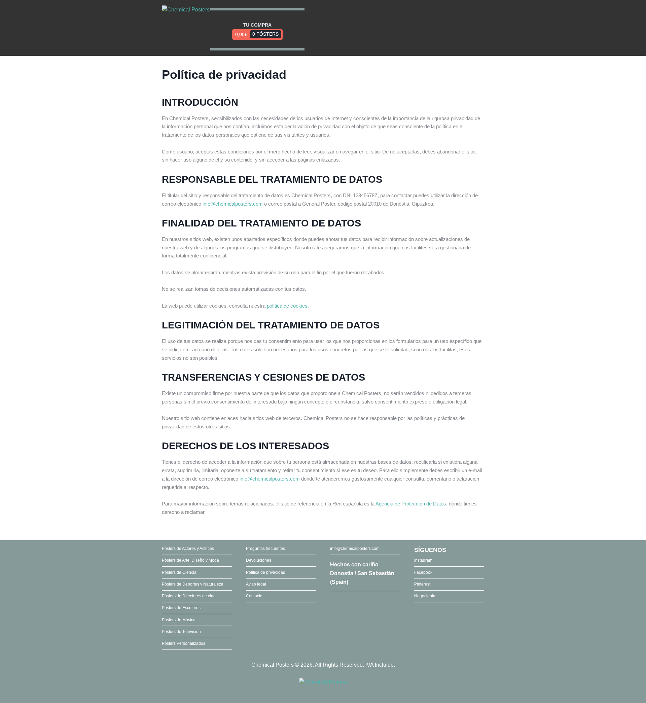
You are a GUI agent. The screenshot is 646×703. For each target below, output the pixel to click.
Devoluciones (258, 560)
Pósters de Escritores (181, 607)
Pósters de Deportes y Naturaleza (192, 584)
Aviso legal (256, 584)
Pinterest (422, 584)
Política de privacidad (265, 572)
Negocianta (424, 596)
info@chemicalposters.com (233, 204)
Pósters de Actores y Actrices (188, 548)
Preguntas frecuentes (265, 548)
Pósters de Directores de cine (189, 596)
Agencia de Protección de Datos (410, 503)
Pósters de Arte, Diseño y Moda (190, 560)
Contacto (254, 596)
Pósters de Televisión (181, 631)
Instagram (423, 560)
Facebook (423, 572)
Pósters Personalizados (183, 643)
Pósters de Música (178, 620)
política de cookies (287, 306)
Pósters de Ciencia (179, 572)
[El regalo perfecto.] (186, 9)
